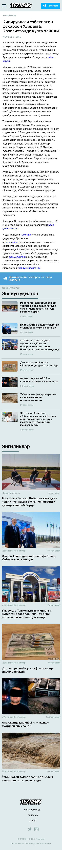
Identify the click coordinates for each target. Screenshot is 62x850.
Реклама (33, 815)
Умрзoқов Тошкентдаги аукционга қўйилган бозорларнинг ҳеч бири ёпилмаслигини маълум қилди (26, 614)
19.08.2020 (8, 37)
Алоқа (32, 820)
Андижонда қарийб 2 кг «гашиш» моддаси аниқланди (25, 724)
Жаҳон (5, 493)
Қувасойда (12, 242)
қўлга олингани (17, 257)
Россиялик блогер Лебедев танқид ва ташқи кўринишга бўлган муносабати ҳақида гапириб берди (29, 502)
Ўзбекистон (8, 551)
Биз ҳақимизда (32, 809)
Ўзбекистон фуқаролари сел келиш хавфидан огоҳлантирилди (27, 778)
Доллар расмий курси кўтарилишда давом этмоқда (28, 670)
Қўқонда (26, 234)
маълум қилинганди (29, 268)
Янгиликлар (9, 15)
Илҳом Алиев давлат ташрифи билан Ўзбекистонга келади (28, 557)
